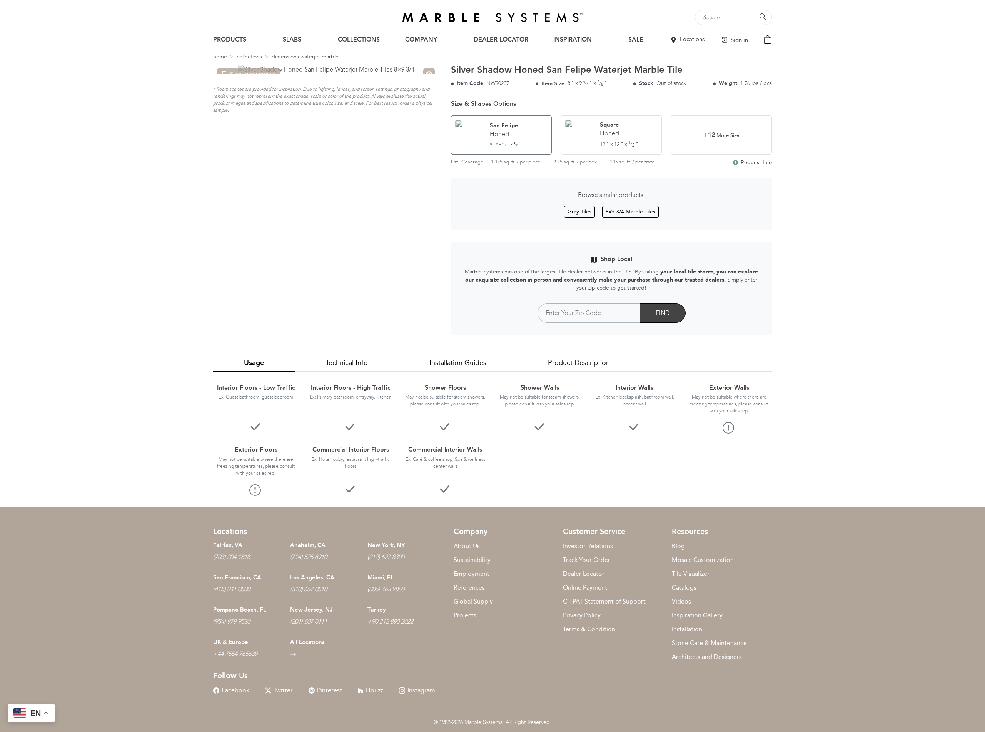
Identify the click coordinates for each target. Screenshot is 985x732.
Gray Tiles (579, 211)
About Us (467, 546)
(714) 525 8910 (308, 556)
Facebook (235, 690)
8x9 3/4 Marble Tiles (630, 211)
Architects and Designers (707, 656)
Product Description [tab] (579, 362)
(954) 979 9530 (231, 621)
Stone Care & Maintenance (709, 643)
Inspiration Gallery (697, 615)
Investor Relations (588, 546)
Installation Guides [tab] (457, 362)
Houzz (374, 690)
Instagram (421, 690)
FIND (663, 313)
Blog (678, 546)
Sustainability (472, 560)
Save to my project (253, 74)
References (469, 587)
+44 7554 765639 (235, 653)
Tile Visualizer (691, 573)
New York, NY (386, 545)
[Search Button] (762, 17)
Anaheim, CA (308, 545)
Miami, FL (380, 577)
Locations (691, 39)
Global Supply (473, 601)
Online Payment (585, 587)
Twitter (283, 690)
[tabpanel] (492, 434)
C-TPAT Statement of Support (604, 601)
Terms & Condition (589, 629)
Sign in (738, 40)
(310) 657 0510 (308, 589)
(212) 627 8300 (385, 556)
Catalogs (684, 587)
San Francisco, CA (237, 577)
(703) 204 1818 (231, 556)
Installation (687, 629)
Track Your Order (586, 560)
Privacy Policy (582, 615)
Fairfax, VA (227, 545)
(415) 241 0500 (231, 589)
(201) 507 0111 (308, 621)
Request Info (755, 162)
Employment (471, 573)
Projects (465, 615)
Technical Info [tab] (347, 362)
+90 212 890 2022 (390, 621)
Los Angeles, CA (312, 577)
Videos (681, 601)
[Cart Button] (767, 39)
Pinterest (329, 690)
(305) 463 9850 (385, 589)
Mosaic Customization (703, 560)
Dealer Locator (583, 573)
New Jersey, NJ (311, 609)
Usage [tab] (254, 362)
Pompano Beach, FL (239, 609)
